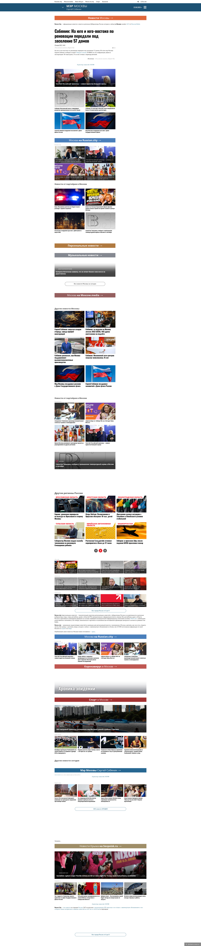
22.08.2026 (137, 7)
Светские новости (58, 774)
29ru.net (57, 187)
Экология (105, 2)
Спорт (98, 2)
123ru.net (143, 2)
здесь (93, 632)
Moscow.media (68, 2)
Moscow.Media (135, 24)
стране (64, 628)
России (80, 907)
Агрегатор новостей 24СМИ (85, 65)
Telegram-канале (81, 52)
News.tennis (58, 734)
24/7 (127, 24)
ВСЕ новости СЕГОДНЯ (100, 809)
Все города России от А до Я (100, 611)
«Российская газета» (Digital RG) (64, 48)
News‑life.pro (79, 2)
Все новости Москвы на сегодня (85, 284)
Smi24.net (57, 576)
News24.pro (58, 592)
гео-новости (67, 907)
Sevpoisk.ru (58, 881)
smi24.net (97, 909)
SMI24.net (133, 618)
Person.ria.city (89, 2)
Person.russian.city (60, 89)
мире (70, 628)
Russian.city (58, 2)
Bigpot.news (58, 783)
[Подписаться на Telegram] (137, 1)
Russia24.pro (58, 401)
